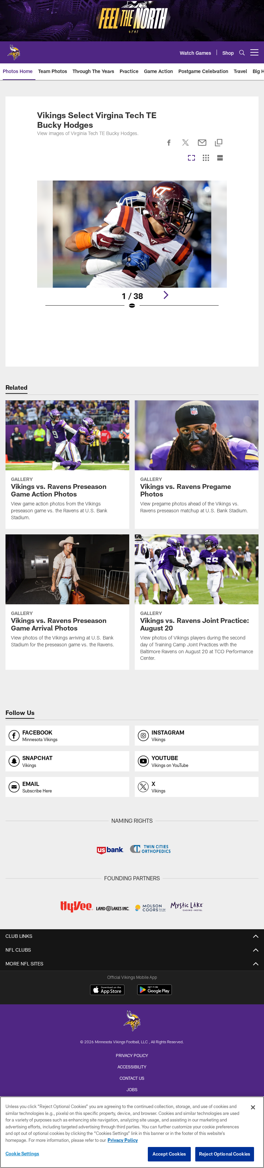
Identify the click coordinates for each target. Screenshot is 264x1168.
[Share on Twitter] (185, 146)
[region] (132, 1132)
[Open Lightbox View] (132, 249)
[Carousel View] (191, 158)
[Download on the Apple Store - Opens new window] (107, 990)
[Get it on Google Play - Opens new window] (154, 993)
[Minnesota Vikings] (132, 1022)
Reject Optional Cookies (224, 1154)
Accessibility (132, 1066)
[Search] (242, 52)
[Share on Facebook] (169, 146)
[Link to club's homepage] (14, 49)
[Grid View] (205, 158)
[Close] (253, 1107)
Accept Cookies (169, 1154)
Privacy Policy (132, 1055)
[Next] (166, 295)
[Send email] (202, 146)
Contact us (132, 1078)
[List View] (220, 158)
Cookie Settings (22, 1153)
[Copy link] (218, 143)
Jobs (132, 1089)
